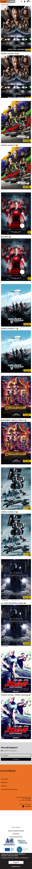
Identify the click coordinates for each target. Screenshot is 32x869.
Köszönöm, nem (15, 866)
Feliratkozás (16, 759)
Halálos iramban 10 (8, 53)
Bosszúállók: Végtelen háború (12, 420)
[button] (25, 2)
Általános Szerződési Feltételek (16, 830)
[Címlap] (7, 1)
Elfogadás (16, 862)
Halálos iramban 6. (8, 328)
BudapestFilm (16, 833)
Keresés (21, 1)
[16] (18, 53)
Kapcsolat (4, 782)
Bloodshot (5, 237)
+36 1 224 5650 (26, 798)
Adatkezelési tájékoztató (16, 836)
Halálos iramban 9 (8, 145)
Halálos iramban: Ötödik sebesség (14, 695)
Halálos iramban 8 (8, 512)
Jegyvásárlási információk (9, 789)
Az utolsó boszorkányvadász (12, 603)
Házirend (4, 786)
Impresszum (5, 779)
